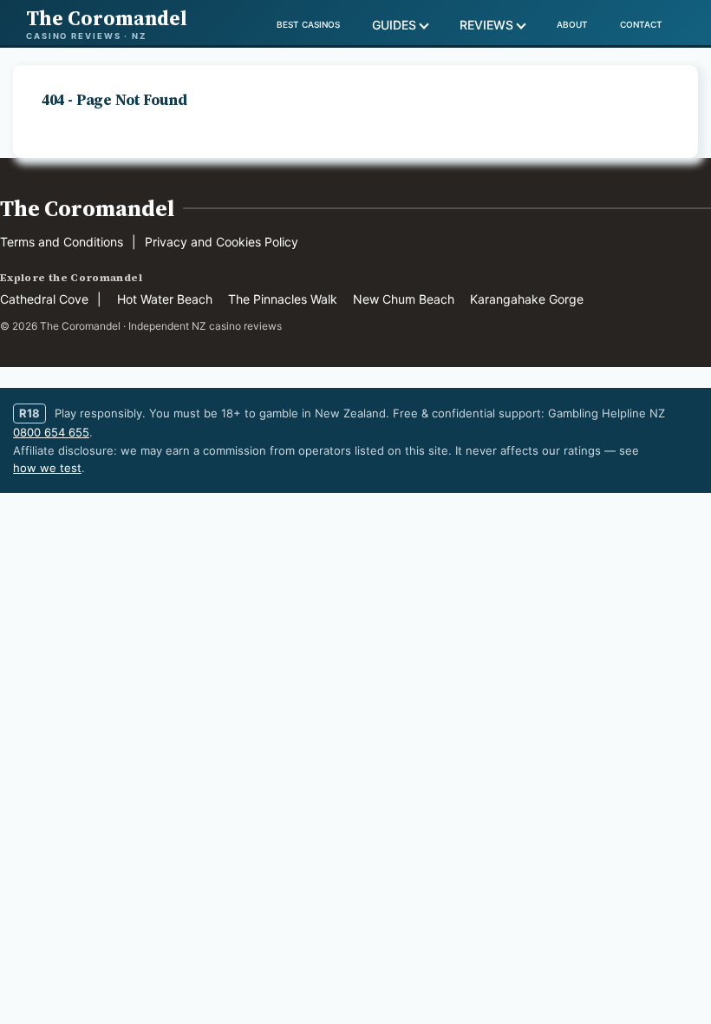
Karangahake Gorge (527, 299)
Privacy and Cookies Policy (221, 241)
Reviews (486, 24)
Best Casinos (308, 24)
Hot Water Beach (164, 299)
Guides (394, 24)
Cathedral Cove (44, 299)
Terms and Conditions (61, 241)
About (572, 24)
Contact (641, 24)
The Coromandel (87, 208)
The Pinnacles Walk (282, 299)
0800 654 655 (51, 432)
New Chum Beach (403, 299)
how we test (47, 468)
